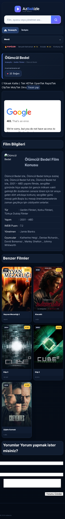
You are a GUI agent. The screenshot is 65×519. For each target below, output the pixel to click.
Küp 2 (37, 372)
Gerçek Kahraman (28, 47)
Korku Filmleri (45, 209)
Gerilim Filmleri (19, 62)
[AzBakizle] (32, 9)
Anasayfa (8, 62)
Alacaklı (38, 314)
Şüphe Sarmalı (9, 430)
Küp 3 (5, 372)
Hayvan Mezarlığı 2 (11, 314)
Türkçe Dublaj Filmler (16, 213)
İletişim (24, 30)
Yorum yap (33, 87)
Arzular (45, 47)
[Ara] (56, 20)
